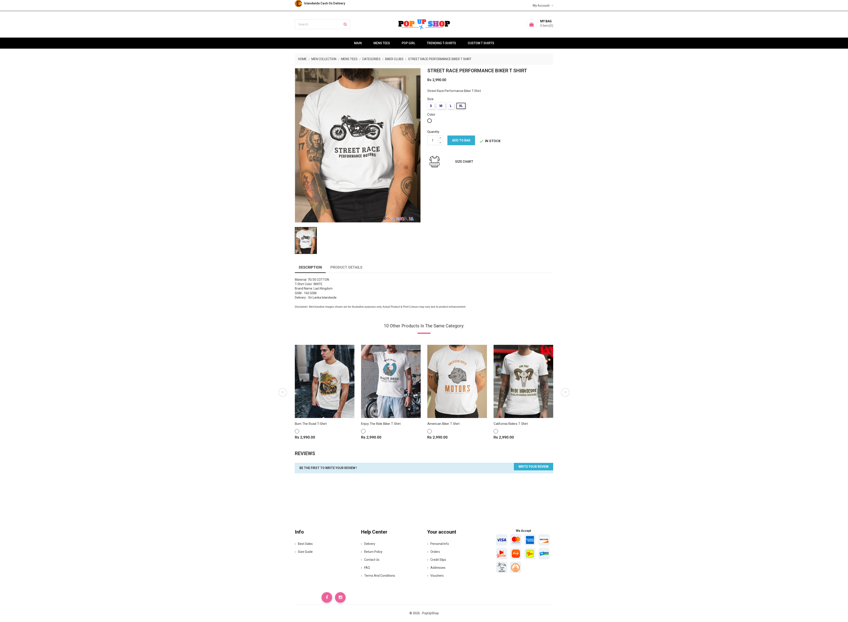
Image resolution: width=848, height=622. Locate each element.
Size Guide (305, 551)
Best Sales (305, 544)
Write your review (534, 466)
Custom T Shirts (481, 43)
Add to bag (461, 140)
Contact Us (371, 559)
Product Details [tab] (346, 267)
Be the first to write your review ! (328, 468)
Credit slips (438, 559)
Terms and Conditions (379, 575)
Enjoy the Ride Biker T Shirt (381, 424)
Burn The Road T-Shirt (311, 424)
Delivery (369, 544)
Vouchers (437, 575)
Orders (435, 551)
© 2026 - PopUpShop (424, 613)
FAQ (367, 567)
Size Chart (464, 161)
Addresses (437, 567)
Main (358, 43)
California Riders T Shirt (511, 424)
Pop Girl (408, 43)
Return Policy (373, 551)
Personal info (439, 544)
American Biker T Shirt (443, 424)
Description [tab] (310, 267)
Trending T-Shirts (441, 43)
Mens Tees (381, 43)
